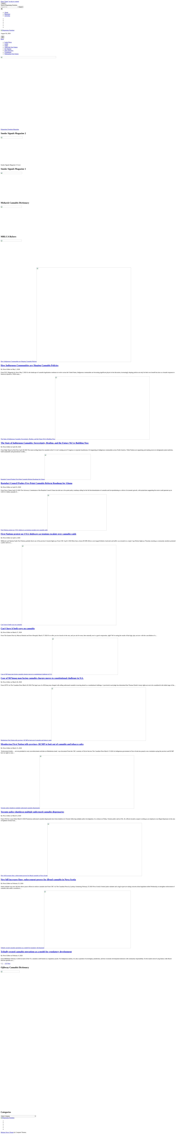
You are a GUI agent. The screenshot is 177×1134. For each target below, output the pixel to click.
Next (8, 963)
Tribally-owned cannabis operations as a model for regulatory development (22, 948)
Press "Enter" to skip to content (10, 1)
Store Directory (8, 50)
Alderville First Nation (11, 47)
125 (6, 963)
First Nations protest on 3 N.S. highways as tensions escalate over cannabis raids (24, 530)
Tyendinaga (7, 52)
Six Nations (7, 49)
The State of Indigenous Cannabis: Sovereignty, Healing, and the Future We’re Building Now (28, 439)
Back (2, 39)
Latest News (8, 42)
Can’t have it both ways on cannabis (11, 624)
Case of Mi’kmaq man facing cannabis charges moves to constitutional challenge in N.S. (26, 674)
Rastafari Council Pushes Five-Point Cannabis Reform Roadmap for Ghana (23, 479)
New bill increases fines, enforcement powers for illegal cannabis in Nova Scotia (24, 875)
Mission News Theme (7, 1132)
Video (6, 45)
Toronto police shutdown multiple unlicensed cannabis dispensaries (20, 808)
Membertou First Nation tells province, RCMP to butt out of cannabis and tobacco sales (26, 740)
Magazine (7, 14)
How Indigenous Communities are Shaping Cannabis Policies (19, 361)
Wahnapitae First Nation (11, 54)
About (6, 12)
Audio (6, 44)
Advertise (7, 16)
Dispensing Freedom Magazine (10, 129)
